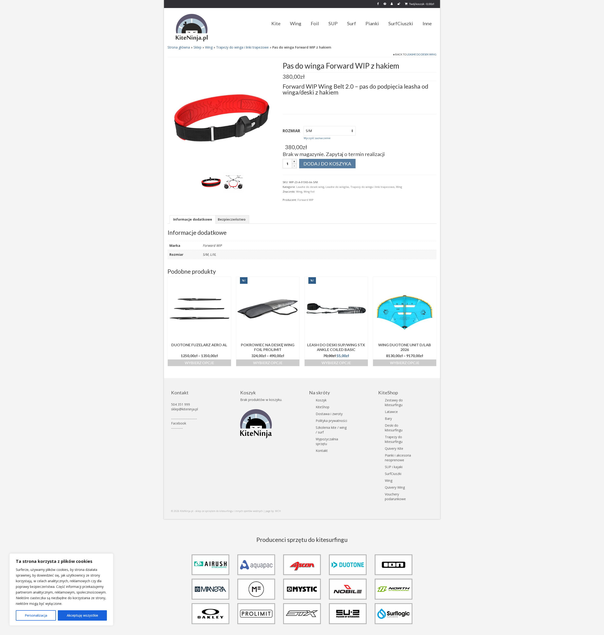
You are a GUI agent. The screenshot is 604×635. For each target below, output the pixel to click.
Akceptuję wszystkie (82, 615)
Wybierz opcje (199, 362)
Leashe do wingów (337, 187)
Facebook (178, 423)
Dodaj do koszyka (327, 163)
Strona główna (179, 47)
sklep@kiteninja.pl (184, 409)
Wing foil (309, 191)
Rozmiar (291, 130)
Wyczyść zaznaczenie (317, 138)
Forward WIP (306, 200)
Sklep (197, 47)
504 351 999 (180, 404)
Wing (209, 47)
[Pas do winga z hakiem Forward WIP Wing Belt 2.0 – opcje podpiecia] (233, 182)
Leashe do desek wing (421, 54)
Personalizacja (36, 615)
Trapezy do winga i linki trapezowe (242, 47)
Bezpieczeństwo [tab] (232, 219)
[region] (61, 589)
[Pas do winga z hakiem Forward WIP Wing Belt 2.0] (222, 115)
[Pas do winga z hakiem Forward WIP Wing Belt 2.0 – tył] (211, 182)
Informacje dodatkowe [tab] (192, 219)
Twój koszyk (421, 4)
